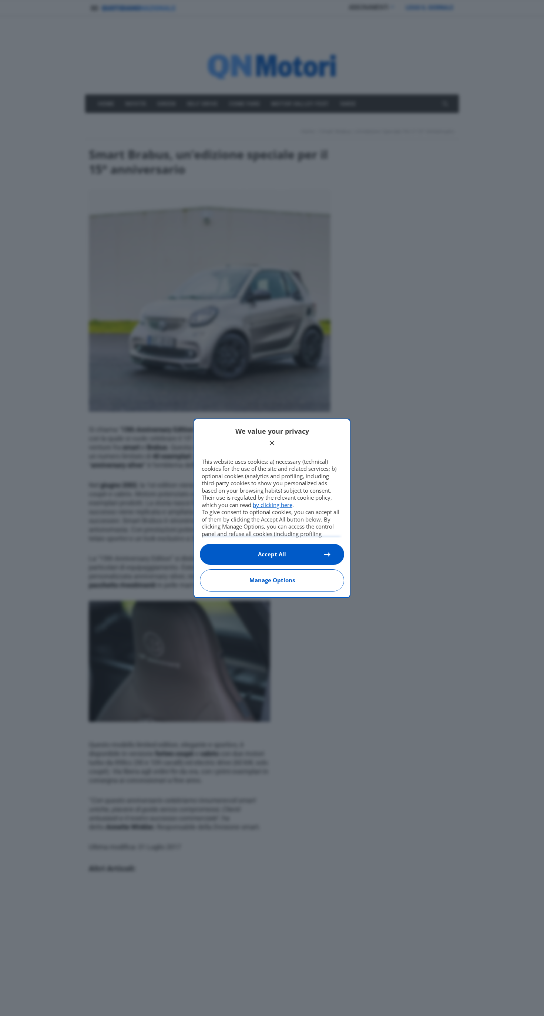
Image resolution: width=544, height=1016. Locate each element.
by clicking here (272, 505)
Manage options (272, 580)
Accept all (272, 554)
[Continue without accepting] (272, 443)
